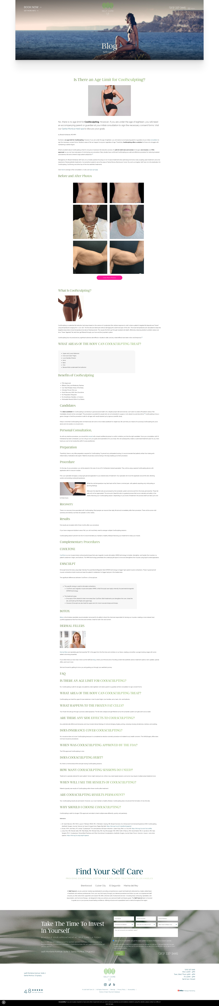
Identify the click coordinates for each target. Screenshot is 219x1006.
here (62, 169)
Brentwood (86, 885)
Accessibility (131, 989)
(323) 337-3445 (177, 7)
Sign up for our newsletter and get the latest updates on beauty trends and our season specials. (143, 940)
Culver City (100, 885)
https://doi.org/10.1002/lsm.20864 (142, 828)
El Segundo (114, 885)
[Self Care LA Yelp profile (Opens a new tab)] (114, 984)
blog (94, 659)
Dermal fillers (64, 652)
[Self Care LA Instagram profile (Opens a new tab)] (105, 984)
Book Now (31, 7)
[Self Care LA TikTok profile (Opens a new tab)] (110, 984)
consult (90, 436)
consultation (154, 140)
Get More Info (30, 11)
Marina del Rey (131, 885)
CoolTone (63, 555)
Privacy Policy (121, 989)
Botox (61, 617)
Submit (118, 953)
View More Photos (109, 277)
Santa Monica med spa (73, 128)
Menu (193, 8)
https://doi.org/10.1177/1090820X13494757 (119, 826)
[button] (4, 1002)
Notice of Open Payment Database (109, 992)
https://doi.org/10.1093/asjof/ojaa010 (78, 835)
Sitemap (112, 989)
